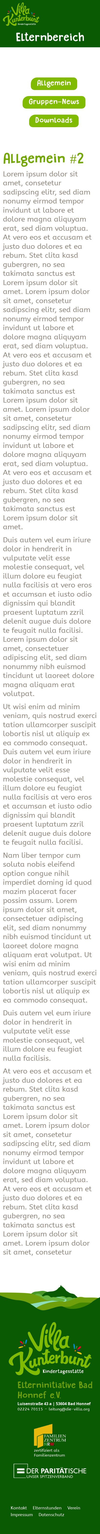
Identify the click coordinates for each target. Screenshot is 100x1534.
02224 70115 (30, 1409)
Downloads (54, 121)
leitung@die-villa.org (69, 1409)
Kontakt (19, 1508)
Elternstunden (47, 1508)
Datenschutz (51, 1514)
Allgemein (54, 84)
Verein (73, 1508)
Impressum (22, 1514)
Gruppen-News (54, 102)
